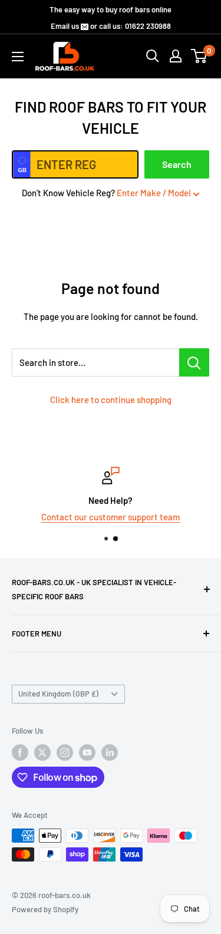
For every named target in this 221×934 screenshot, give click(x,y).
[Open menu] (18, 56)
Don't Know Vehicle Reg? (106, 192)
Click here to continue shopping (110, 399)
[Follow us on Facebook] (20, 752)
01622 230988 (148, 26)
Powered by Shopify (45, 909)
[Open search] (152, 55)
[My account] (176, 55)
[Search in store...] (194, 362)
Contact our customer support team (110, 516)
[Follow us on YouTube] (87, 752)
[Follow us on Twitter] (42, 752)
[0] (199, 56)
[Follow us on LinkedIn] (109, 752)
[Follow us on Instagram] (65, 752)
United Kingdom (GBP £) (58, 693)
